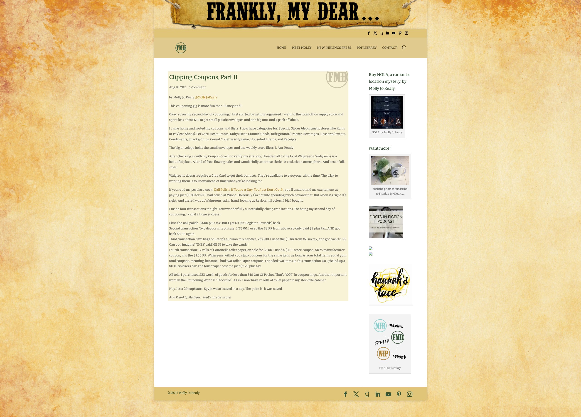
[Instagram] (406, 35)
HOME (281, 48)
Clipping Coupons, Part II (203, 77)
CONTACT (389, 48)
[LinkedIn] (387, 35)
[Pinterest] (400, 35)
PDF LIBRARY (367, 48)
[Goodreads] (382, 34)
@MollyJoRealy (206, 97)
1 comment (197, 87)
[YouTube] (393, 35)
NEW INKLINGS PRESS (334, 48)
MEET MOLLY (301, 48)
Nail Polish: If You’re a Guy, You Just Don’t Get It (248, 190)
